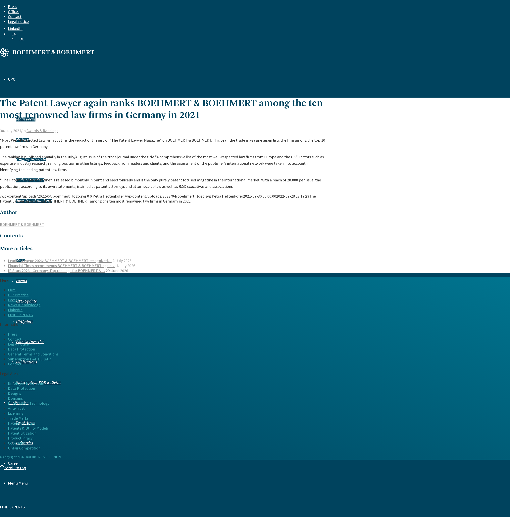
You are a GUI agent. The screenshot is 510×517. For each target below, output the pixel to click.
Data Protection (21, 349)
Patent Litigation (22, 433)
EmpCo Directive (30, 342)
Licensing (16, 413)
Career (13, 299)
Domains (15, 398)
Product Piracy (20, 438)
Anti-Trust (16, 408)
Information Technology (28, 403)
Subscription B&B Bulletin (29, 358)
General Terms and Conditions (33, 354)
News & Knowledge (24, 304)
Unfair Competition (24, 448)
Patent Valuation (22, 423)
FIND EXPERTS (12, 506)
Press (12, 6)
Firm (12, 289)
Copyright (16, 443)
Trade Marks (18, 418)
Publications (26, 362)
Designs (14, 393)
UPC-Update (26, 302)
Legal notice (18, 21)
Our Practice (18, 294)
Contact (15, 16)
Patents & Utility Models (28, 428)
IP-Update (24, 322)
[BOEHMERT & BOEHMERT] (47, 55)
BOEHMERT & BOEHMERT (22, 224)
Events (21, 281)
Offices (13, 11)
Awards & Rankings (42, 130)
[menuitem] (237, 6)
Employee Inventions (26, 383)
